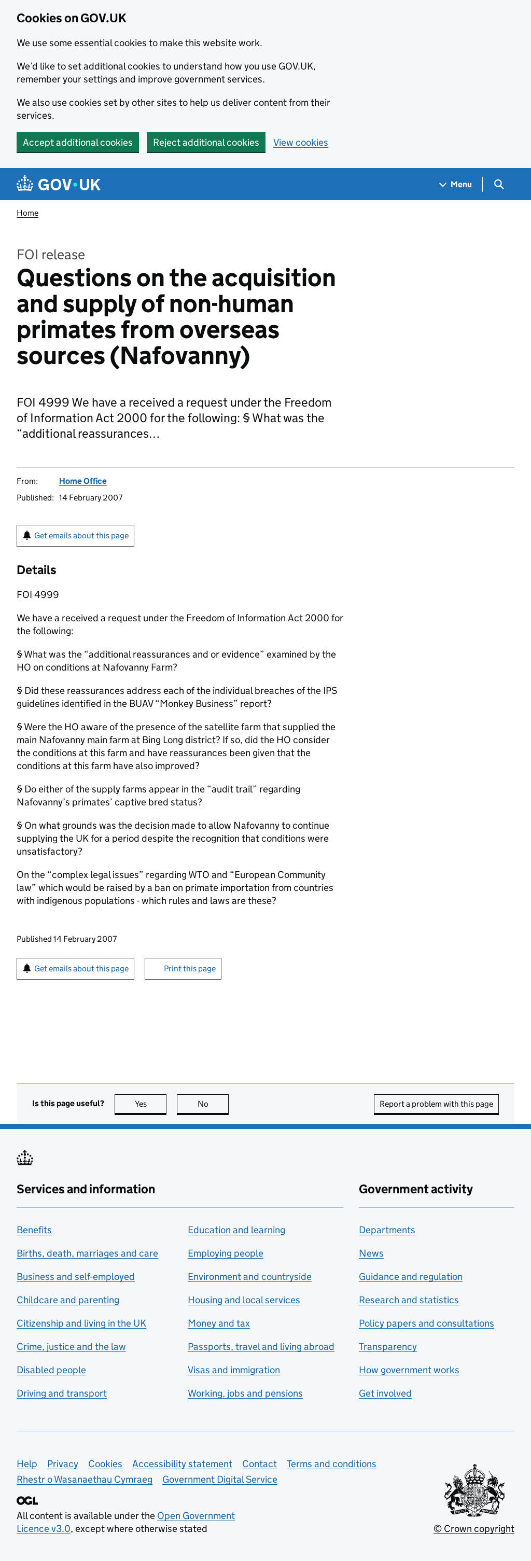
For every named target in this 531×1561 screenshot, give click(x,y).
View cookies (300, 142)
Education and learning (236, 1230)
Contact (259, 1464)
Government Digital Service (219, 1479)
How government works (409, 1370)
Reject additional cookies (206, 142)
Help (27, 1464)
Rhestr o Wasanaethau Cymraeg (84, 1479)
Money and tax (219, 1323)
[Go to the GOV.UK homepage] (59, 184)
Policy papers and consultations (426, 1323)
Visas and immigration (234, 1370)
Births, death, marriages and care (87, 1253)
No (213, 1104)
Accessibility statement (182, 1464)
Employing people (225, 1253)
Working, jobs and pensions (245, 1393)
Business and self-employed (76, 1277)
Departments (387, 1230)
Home (27, 213)
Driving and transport (62, 1393)
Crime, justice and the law (71, 1347)
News (371, 1253)
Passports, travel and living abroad (261, 1347)
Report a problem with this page (436, 1104)
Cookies (105, 1464)
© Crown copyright (474, 1529)
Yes (150, 1104)
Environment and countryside (250, 1277)
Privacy (62, 1464)
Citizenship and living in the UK (81, 1323)
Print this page (190, 968)
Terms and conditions (331, 1464)
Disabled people (51, 1370)
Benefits (34, 1230)
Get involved (385, 1393)
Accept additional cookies (78, 142)
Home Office (83, 481)
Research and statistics (409, 1300)
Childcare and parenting (68, 1300)
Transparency (388, 1347)
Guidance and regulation (411, 1277)
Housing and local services (244, 1300)
